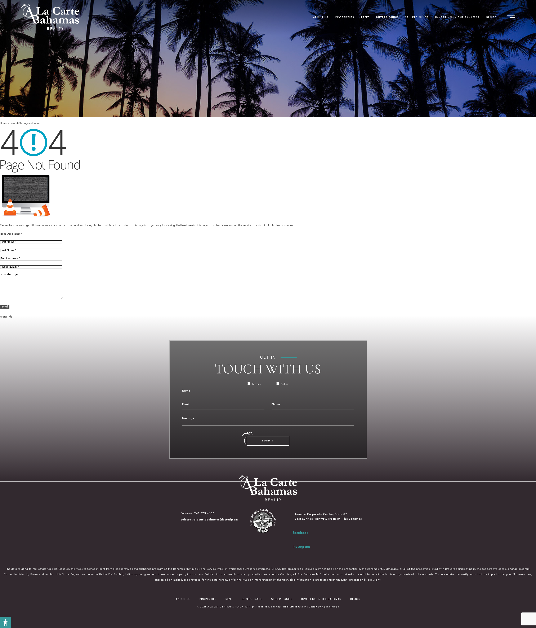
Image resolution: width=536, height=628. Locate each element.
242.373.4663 (204, 513)
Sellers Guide (416, 17)
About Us (321, 17)
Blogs (491, 17)
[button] (5, 622)
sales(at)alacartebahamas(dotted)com (209, 519)
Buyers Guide (387, 17)
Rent (365, 17)
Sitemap (276, 607)
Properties (344, 17)
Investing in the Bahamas (457, 17)
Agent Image (330, 607)
